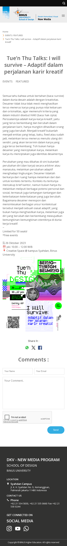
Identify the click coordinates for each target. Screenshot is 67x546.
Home (5, 31)
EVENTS (8, 81)
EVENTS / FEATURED (14, 35)
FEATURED (22, 81)
